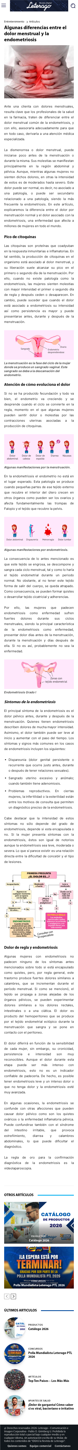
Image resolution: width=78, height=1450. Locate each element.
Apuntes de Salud (39, 1400)
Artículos (34, 21)
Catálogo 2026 (39, 1240)
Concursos (38, 1281)
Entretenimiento (14, 21)
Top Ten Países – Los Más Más (48, 1381)
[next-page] (13, 1296)
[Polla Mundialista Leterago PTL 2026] (39, 1268)
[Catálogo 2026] (39, 1223)
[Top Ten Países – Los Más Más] (14, 1379)
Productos (38, 1236)
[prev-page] (6, 1296)
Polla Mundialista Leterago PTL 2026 (39, 1285)
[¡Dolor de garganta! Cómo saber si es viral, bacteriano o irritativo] (14, 1405)
